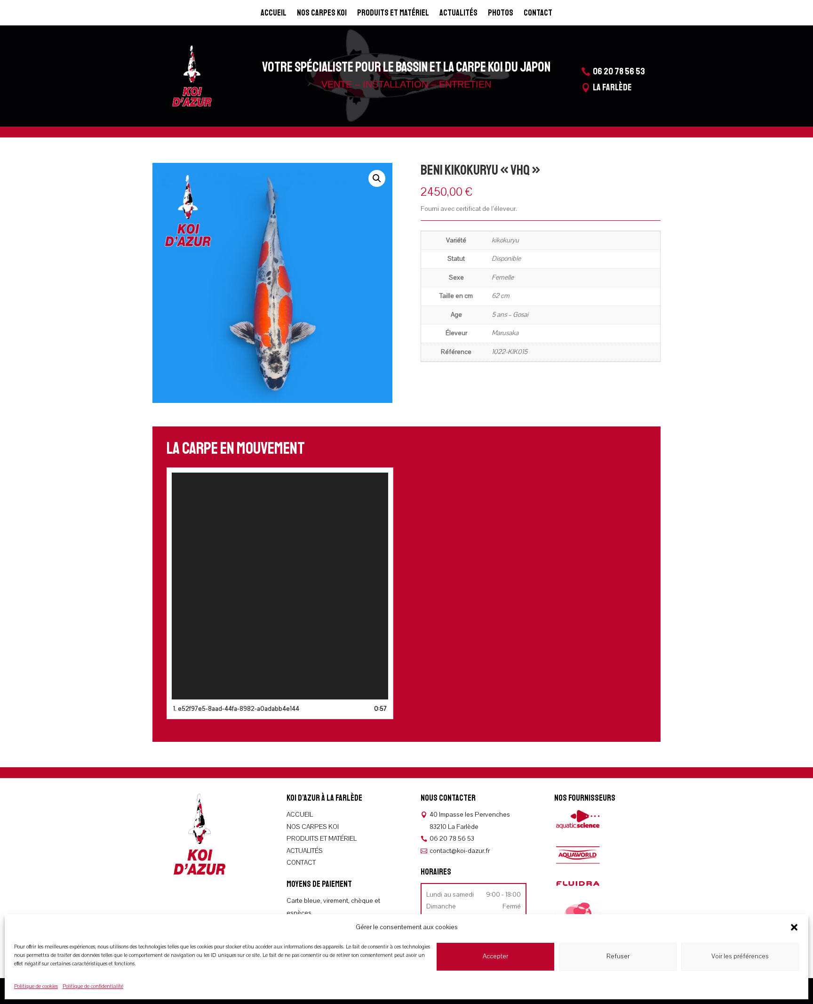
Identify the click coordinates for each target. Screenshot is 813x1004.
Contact (538, 13)
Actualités (458, 13)
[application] (280, 586)
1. (236, 709)
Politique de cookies (36, 986)
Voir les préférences (740, 956)
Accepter (495, 956)
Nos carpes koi (322, 13)
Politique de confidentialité (93, 986)
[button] (794, 927)
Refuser (618, 956)
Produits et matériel (393, 13)
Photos (500, 13)
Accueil (274, 13)
